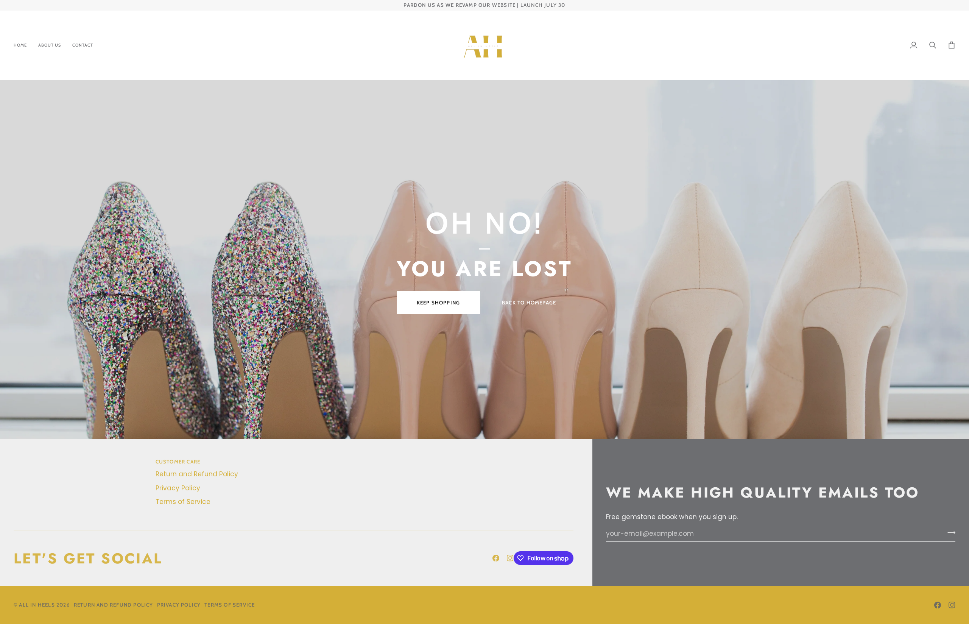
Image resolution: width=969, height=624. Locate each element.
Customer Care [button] (178, 462)
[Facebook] (495, 558)
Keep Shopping (438, 303)
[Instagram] (510, 558)
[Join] (949, 533)
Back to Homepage (529, 303)
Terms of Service (183, 501)
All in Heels (37, 605)
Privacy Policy (178, 488)
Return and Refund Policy (197, 474)
